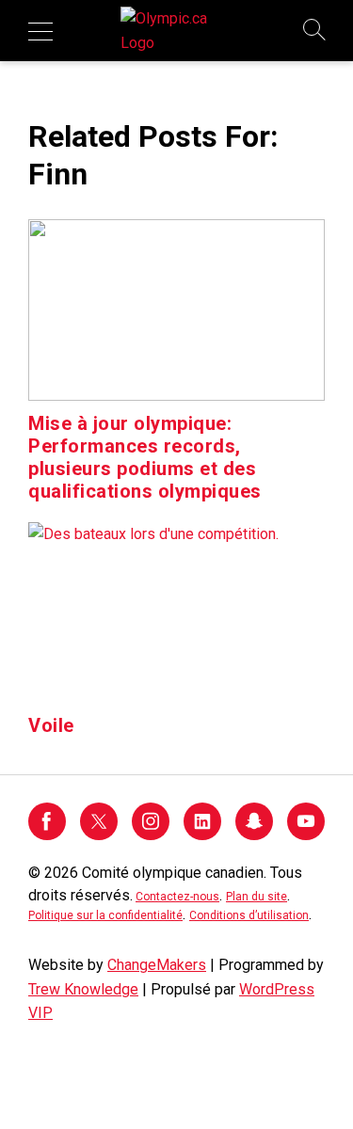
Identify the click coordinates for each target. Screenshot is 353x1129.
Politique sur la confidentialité (105, 915)
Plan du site (256, 896)
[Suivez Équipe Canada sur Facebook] (47, 835)
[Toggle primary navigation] (40, 31)
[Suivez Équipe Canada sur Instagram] (150, 835)
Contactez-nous (177, 896)
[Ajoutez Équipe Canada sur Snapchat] (254, 835)
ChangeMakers (156, 965)
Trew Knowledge (83, 989)
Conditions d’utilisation (249, 915)
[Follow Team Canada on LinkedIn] (202, 835)
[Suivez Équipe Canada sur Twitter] (99, 835)
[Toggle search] (315, 31)
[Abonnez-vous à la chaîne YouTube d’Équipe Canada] (306, 835)
